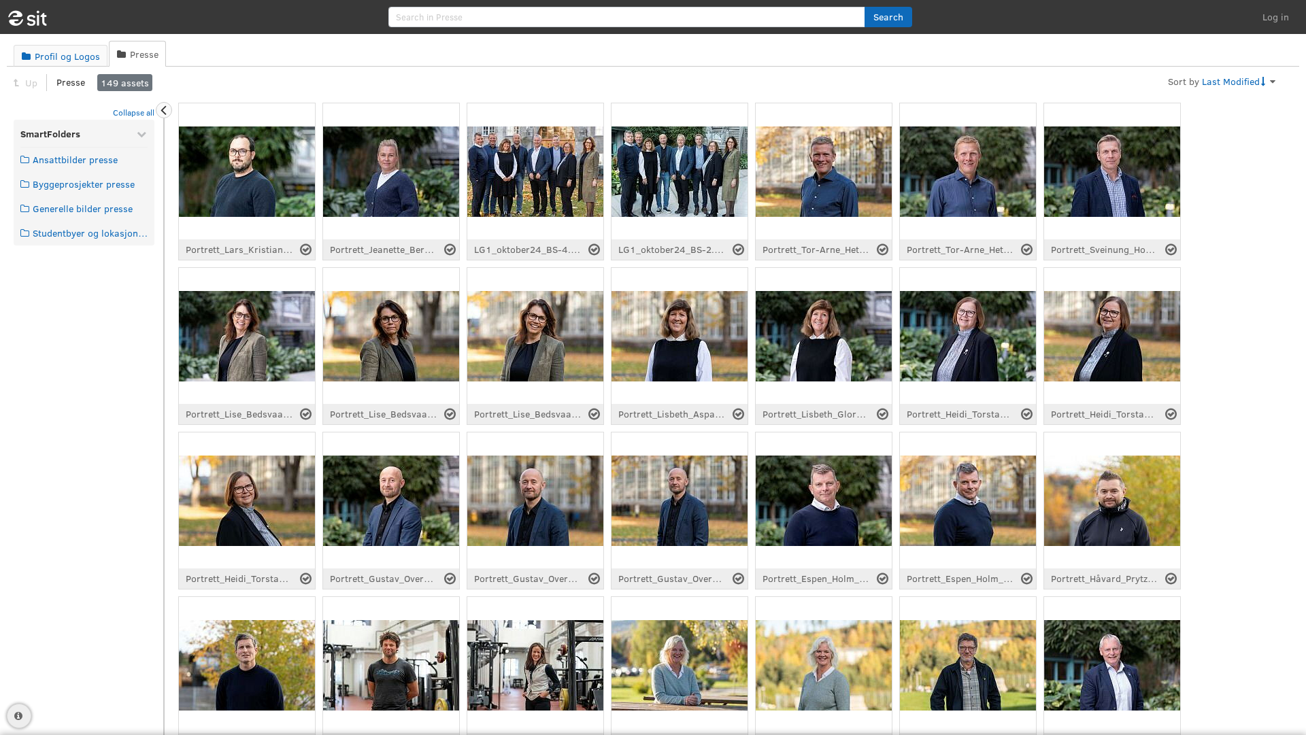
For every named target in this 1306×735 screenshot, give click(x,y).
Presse (70, 81)
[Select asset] (306, 249)
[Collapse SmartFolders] (141, 133)
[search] (626, 17)
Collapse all (133, 112)
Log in (1275, 16)
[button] (888, 17)
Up (29, 82)
